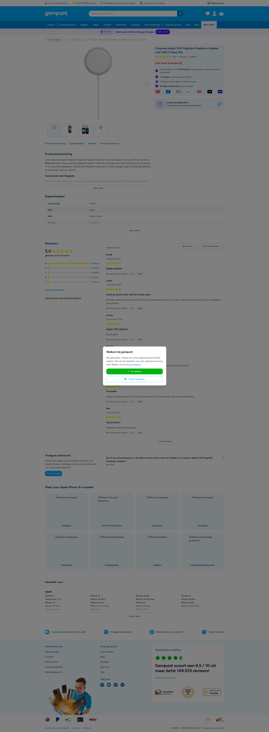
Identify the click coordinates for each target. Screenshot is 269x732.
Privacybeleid (133, 364)
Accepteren (136, 371)
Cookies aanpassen (136, 379)
